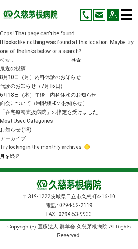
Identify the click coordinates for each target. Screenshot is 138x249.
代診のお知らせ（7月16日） (33, 86)
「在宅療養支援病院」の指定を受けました (49, 112)
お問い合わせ (99, 15)
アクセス (113, 15)
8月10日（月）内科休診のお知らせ (40, 77)
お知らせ (10, 130)
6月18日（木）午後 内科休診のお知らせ (48, 95)
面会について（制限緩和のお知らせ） (44, 103)
